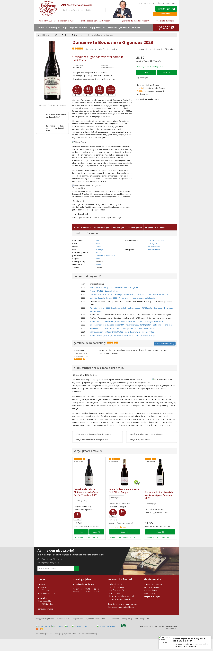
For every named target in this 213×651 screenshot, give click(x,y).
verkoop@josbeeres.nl (47, 593)
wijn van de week (78, 27)
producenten (140, 439)
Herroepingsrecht (142, 618)
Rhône (74, 35)
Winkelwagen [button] (166, 9)
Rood (83, 35)
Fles (146, 72)
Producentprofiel (134, 227)
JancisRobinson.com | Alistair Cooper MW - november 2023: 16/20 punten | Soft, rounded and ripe (131, 325)
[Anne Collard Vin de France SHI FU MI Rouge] (124, 472)
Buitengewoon (117, 498)
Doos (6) (166, 72)
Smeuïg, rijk (151, 503)
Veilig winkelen (77, 618)
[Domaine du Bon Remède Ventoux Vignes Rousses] (160, 472)
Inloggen (160, 3)
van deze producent (92, 439)
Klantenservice (171, 3)
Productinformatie (82, 227)
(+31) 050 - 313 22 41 (147, 3)
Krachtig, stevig (81, 500)
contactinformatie (45, 609)
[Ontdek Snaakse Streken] (166, 27)
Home (41, 27)
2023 (98, 258)
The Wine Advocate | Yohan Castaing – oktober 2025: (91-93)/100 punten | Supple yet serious (129, 294)
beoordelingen (90, 634)
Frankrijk (65, 35)
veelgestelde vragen (152, 596)
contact (136, 27)
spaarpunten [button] (164, 14)
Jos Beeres (124, 27)
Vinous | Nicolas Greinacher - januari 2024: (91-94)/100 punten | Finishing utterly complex (127, 321)
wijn (65, 27)
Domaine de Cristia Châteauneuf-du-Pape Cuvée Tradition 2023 (86, 492)
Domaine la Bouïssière (105, 255)
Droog (98, 246)
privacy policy (149, 593)
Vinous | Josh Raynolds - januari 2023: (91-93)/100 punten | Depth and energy (122, 335)
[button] (77, 90)
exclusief (112, 27)
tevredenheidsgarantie (153, 584)
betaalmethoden (151, 590)
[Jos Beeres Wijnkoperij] (48, 8)
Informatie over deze (93, 434)
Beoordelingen (117, 227)
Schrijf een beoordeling (108, 49)
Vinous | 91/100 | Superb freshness (104, 291)
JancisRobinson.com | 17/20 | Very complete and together (114, 287)
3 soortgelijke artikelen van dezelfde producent (157, 49)
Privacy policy (127, 618)
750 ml (98, 264)
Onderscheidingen (101, 227)
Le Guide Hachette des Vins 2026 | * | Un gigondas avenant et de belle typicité (122, 298)
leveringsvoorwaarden (153, 587)
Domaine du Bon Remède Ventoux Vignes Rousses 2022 (159, 495)
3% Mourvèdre (154, 246)
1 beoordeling (90, 49)
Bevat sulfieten (154, 249)
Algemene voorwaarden (95, 618)
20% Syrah (152, 243)
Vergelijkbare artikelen (155, 227)
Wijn (56, 35)
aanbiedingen (53, 27)
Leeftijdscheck (113, 618)
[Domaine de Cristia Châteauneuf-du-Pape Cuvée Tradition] (88, 472)
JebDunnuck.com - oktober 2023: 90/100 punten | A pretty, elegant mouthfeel (122, 332)
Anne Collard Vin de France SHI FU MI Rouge (124, 491)
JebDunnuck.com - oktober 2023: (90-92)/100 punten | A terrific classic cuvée (122, 328)
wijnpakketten (97, 27)
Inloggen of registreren (45, 618)
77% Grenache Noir (156, 240)
